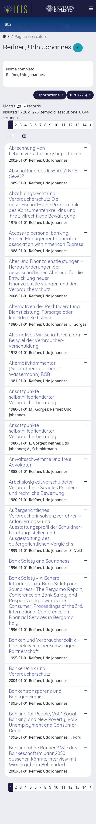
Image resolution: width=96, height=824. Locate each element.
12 (70, 125)
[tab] (12, 135)
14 (84, 125)
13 (77, 125)
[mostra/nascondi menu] (91, 8)
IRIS (6, 36)
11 (63, 125)
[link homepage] (17, 8)
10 (56, 125)
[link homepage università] (60, 8)
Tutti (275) (78, 95)
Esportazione (48, 95)
